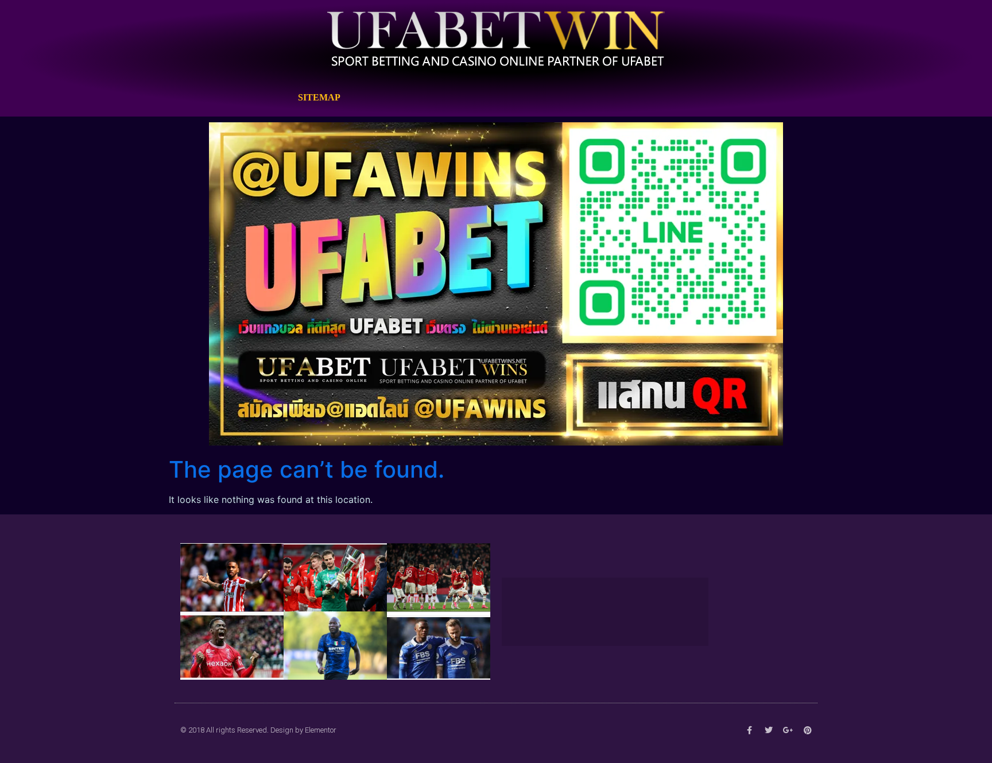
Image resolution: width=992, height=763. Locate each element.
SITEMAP (319, 97)
